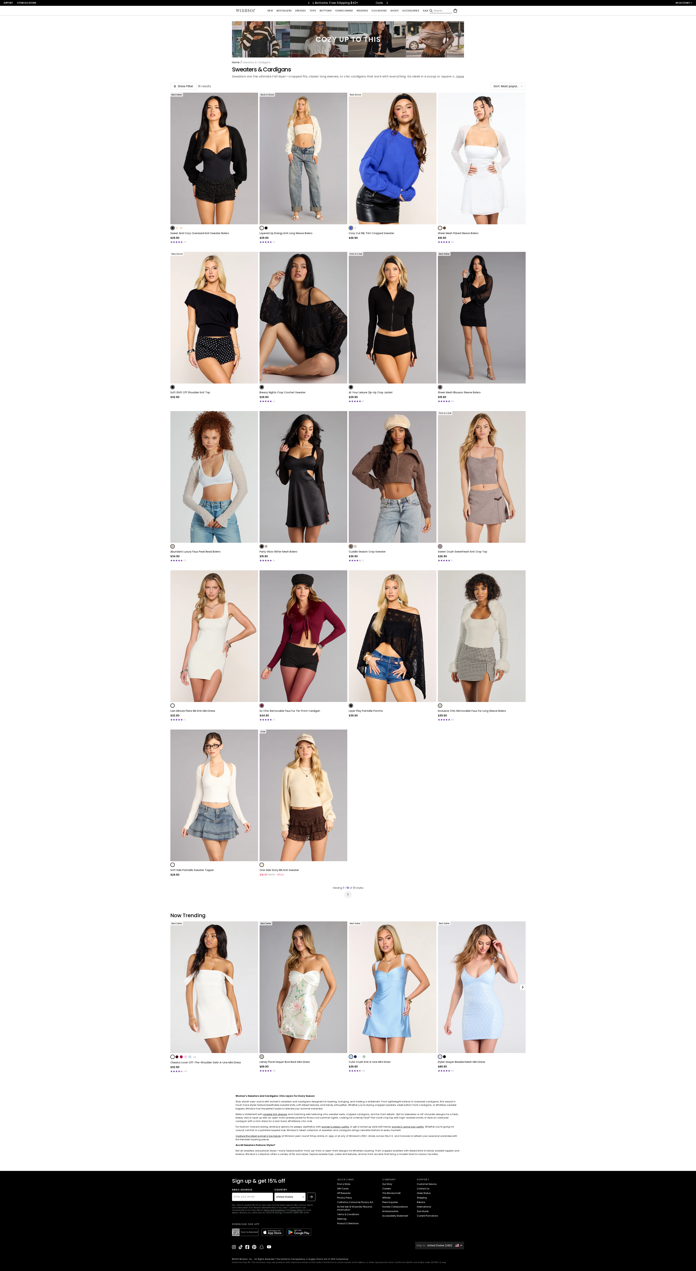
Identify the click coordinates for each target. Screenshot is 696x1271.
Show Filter (185, 86)
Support (8, 2)
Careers (386, 1188)
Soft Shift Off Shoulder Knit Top (190, 392)
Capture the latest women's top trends (258, 1136)
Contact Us (423, 1188)
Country (280, 1189)
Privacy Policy (296, 1210)
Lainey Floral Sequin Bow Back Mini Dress (285, 1062)
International (424, 1206)
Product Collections (348, 1223)
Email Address (242, 1189)
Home (236, 62)
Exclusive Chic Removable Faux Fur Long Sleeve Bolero (472, 710)
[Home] (246, 11)
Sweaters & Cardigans (261, 69)
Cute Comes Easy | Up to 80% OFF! (321, 3)
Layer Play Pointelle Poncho (366, 710)
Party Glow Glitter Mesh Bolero (278, 551)
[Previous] (309, 3)
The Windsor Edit (391, 1193)
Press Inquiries (390, 1202)
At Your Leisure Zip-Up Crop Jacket (371, 392)
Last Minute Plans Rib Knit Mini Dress (192, 710)
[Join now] (311, 1197)
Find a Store (343, 1184)
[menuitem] (270, 11)
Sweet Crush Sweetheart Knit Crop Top (462, 551)
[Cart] (455, 11)
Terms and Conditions (274, 1210)
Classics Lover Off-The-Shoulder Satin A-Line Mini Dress (205, 1062)
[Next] (387, 3)
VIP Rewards (344, 1193)
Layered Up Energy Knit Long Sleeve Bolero (286, 233)
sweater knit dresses (275, 1114)
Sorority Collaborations (395, 1206)
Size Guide (422, 1211)
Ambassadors (390, 1211)
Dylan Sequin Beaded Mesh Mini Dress (461, 1062)
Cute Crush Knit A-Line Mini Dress (370, 1062)
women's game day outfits (408, 1126)
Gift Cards (343, 1188)
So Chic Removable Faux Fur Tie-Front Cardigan (290, 710)
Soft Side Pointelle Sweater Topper (192, 870)
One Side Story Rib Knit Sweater (279, 870)
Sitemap (342, 1218)
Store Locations (26, 2)
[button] (508, 86)
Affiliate (386, 1197)
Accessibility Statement (395, 1215)
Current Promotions (427, 1215)
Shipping (422, 1197)
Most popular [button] (510, 86)
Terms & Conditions (348, 1214)
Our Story (387, 1184)
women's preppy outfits (335, 1126)
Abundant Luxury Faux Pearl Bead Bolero (195, 551)
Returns (421, 1202)
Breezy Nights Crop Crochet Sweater (283, 392)
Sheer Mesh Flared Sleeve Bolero (458, 233)
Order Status (424, 1193)
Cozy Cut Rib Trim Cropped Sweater (371, 233)
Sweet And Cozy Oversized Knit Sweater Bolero (199, 233)
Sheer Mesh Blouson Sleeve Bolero (459, 392)
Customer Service (426, 1184)
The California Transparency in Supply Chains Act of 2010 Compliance (312, 1259)
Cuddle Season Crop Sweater (367, 551)
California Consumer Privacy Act (355, 1202)
